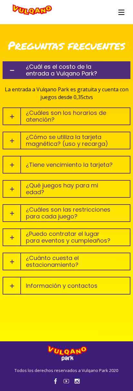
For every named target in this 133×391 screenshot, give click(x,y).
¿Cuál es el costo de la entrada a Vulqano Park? (61, 70)
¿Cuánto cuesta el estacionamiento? (52, 261)
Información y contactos (61, 285)
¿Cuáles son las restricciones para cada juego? (68, 213)
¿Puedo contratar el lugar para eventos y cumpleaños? (68, 237)
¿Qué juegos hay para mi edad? (62, 189)
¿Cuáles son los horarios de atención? (66, 116)
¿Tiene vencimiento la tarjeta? (69, 164)
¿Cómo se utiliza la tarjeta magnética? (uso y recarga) (67, 140)
